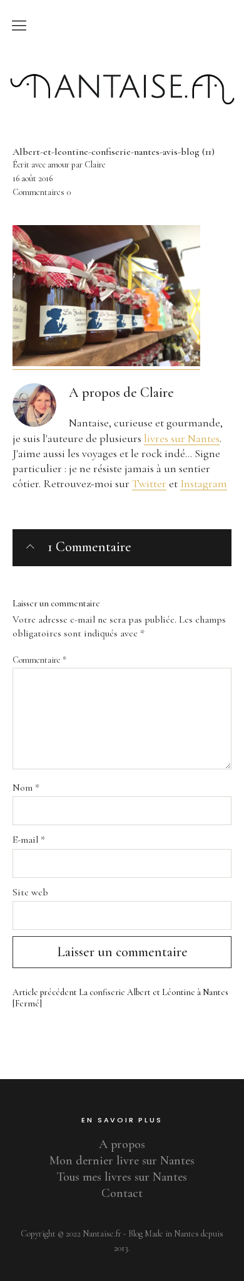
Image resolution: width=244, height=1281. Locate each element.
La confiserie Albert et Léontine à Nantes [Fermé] (120, 998)
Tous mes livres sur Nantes (122, 1176)
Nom (26, 787)
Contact (122, 1193)
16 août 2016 (33, 178)
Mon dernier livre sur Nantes (122, 1160)
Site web (30, 892)
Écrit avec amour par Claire (59, 164)
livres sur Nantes (182, 438)
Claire (157, 392)
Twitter (149, 483)
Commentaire (39, 660)
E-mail (29, 839)
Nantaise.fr (122, 64)
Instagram (203, 483)
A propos (122, 1144)
